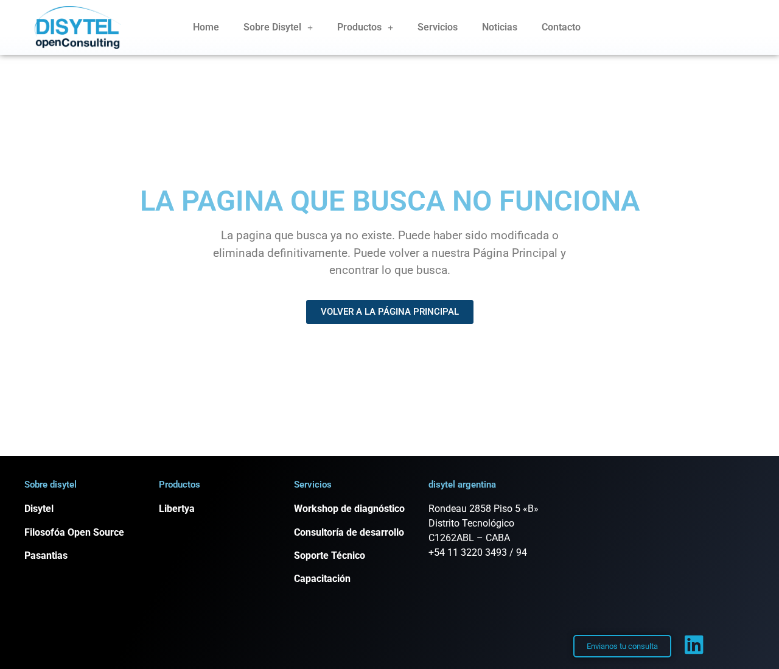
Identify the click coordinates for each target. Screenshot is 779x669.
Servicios (437, 27)
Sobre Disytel (272, 27)
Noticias (499, 27)
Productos (359, 27)
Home (206, 27)
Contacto (561, 27)
